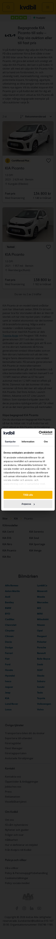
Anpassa (26, 504)
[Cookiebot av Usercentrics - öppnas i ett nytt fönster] (39, 433)
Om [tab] (46, 441)
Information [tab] (28, 441)
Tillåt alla (28, 494)
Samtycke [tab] (10, 441)
